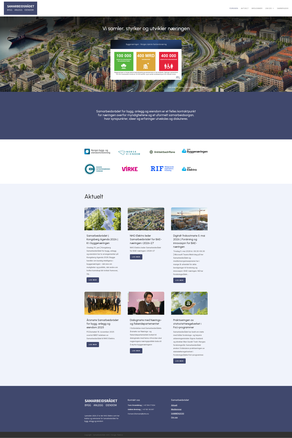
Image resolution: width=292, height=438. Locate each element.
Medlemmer (257, 8)
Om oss (268, 8)
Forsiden (233, 8)
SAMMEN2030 (282, 8)
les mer (93, 280)
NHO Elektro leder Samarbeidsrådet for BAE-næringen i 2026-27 (146, 239)
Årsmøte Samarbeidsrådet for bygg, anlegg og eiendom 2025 (103, 323)
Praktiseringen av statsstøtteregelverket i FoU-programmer (187, 323)
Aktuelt (245, 8)
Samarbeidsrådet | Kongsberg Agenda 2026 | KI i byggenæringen (102, 239)
